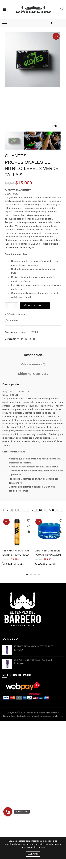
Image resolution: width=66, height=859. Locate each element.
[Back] (5, 23)
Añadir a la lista (16, 314)
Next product (61, 23)
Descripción (33, 355)
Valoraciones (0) (33, 364)
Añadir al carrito (35, 305)
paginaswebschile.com (51, 716)
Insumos (22, 332)
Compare (13, 320)
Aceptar (33, 854)
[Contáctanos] (7, 811)
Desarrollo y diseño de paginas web (21, 716)
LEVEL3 (34, 332)
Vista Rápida (28, 532)
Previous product (53, 23)
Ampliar (56, 126)
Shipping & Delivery (33, 373)
